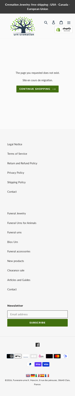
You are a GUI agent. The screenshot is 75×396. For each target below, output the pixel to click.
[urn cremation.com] (28, 376)
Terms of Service (17, 153)
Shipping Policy (16, 182)
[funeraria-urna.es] (42, 376)
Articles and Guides (18, 279)
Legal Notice (14, 144)
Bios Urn (12, 241)
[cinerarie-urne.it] (37, 376)
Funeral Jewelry (16, 213)
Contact (12, 191)
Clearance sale (15, 270)
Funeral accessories (18, 251)
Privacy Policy (15, 172)
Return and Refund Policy (22, 163)
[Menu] (69, 22)
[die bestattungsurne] (33, 376)
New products (15, 260)
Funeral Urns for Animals (21, 223)
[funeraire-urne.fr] (47, 376)
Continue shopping (34, 88)
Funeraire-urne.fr (21, 380)
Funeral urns (14, 232)
